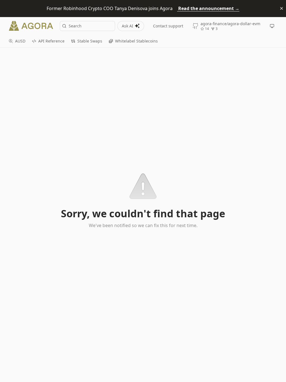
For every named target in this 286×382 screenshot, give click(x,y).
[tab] (17, 41)
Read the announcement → (208, 8)
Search (75, 26)
